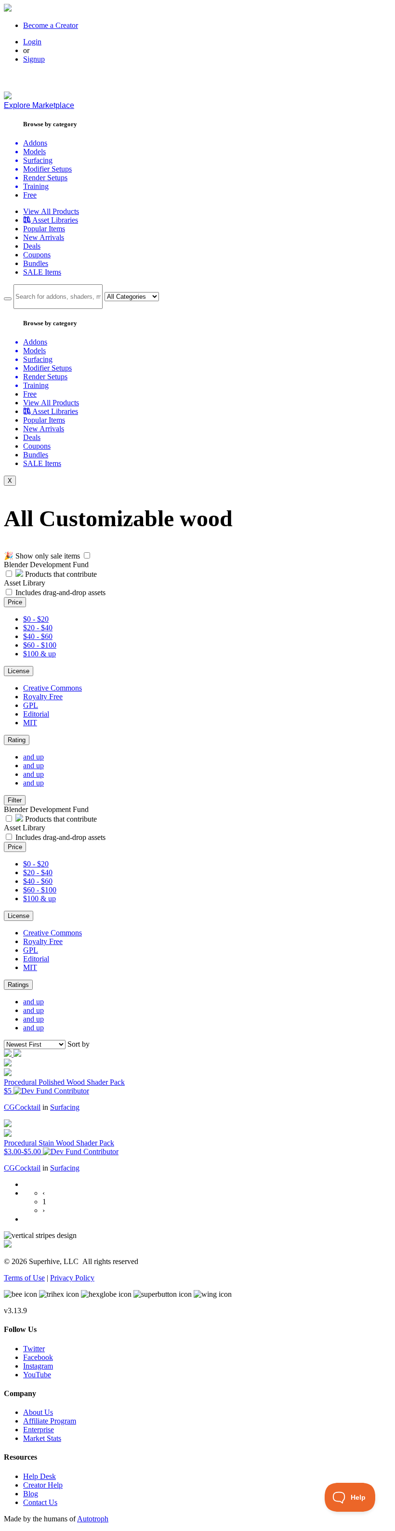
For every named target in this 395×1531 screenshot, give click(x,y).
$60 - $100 (39, 645)
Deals (31, 246)
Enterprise (38, 1429)
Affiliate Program (49, 1421)
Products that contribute (60, 574)
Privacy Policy (72, 1278)
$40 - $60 (38, 636)
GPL (30, 705)
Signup (34, 59)
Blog (30, 1494)
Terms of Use (24, 1278)
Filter (15, 800)
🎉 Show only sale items (42, 556)
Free (30, 195)
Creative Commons (52, 688)
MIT (30, 723)
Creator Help (43, 1485)
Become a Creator (50, 25)
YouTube (37, 1375)
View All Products (51, 211)
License (18, 671)
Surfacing (64, 1107)
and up (33, 757)
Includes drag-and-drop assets (60, 592)
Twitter (34, 1349)
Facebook (38, 1357)
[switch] (87, 555)
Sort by (78, 1044)
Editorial (36, 714)
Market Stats (42, 1438)
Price (15, 602)
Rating (17, 740)
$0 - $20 (36, 619)
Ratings (18, 984)
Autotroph (92, 1519)
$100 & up (39, 654)
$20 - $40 (38, 628)
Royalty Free (43, 696)
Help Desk (39, 1476)
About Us (38, 1412)
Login (32, 42)
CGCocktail (22, 1107)
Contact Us (40, 1502)
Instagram (38, 1366)
